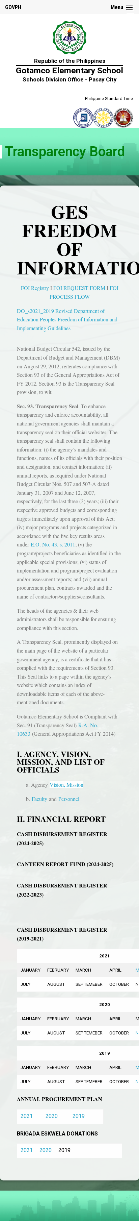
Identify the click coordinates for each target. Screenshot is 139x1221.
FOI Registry (35, 287)
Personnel (68, 798)
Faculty (39, 798)
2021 (27, 1116)
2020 (52, 1116)
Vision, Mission (66, 784)
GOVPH (13, 7)
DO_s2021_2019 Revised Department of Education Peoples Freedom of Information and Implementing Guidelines (67, 319)
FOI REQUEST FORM (79, 287)
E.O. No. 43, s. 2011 (53, 544)
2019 (79, 1116)
